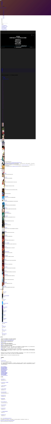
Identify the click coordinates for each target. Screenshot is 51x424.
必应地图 (10, 420)
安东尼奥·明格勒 (12, 163)
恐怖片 (3, 15)
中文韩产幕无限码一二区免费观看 (4, 382)
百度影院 (2, 342)
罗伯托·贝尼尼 (17, 166)
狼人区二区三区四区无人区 (4, 401)
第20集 (2, 103)
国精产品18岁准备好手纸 (4, 223)
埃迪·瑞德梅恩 (7, 163)
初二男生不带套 (3, 374)
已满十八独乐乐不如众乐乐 (5, 255)
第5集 (2, 85)
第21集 (2, 104)
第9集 (2, 90)
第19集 (2, 102)
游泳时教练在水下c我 (3, 414)
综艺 (1, 3)
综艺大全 (11, 418)
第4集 (2, 84)
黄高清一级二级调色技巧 (4, 322)
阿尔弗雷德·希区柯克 (18, 162)
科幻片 (3, 14)
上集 (2, 71)
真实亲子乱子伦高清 (4, 368)
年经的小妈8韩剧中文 (4, 373)
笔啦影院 (7, 418)
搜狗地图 (13, 420)
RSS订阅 (3, 420)
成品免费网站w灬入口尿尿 (4, 26)
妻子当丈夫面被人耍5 (3, 28)
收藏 (2, 68)
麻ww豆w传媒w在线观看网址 (5, 196)
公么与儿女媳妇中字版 (4, 25)
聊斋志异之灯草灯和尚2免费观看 (5, 295)
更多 (1, 358)
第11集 (2, 92)
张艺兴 (15, 166)
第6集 (2, 86)
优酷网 (5, 418)
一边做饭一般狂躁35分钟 (3, 385)
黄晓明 (14, 162)
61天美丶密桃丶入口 (4, 369)
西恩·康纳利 (10, 163)
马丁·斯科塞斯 (13, 166)
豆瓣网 (1, 349)
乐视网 (9, 418)
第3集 (2, 112)
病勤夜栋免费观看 (3, 398)
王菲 (20, 162)
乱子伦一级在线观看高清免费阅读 (5, 251)
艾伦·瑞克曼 (5, 163)
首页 (1, 1)
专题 (1, 4)
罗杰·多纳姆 (12, 162)
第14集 (2, 96)
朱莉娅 (15, 162)
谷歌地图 (7, 420)
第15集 (2, 97)
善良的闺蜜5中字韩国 (3, 395)
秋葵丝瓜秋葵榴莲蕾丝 (4, 27)
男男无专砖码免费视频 (4, 282)
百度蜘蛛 (5, 420)
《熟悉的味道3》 (3, 366)
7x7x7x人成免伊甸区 (4, 370)
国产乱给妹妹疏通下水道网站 (5, 303)
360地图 (11, 420)
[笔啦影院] (0, 0)
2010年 (5, 342)
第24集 (2, 108)
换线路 (2, 76)
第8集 (2, 118)
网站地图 (1, 420)
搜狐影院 (2, 344)
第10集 (2, 91)
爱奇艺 (3, 418)
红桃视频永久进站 (4, 326)
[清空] (2, 6)
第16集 (2, 98)
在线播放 (4, 77)
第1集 (2, 80)
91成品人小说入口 (4, 299)
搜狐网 (1, 346)
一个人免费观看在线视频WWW (4, 411)
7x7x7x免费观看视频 (4, 318)
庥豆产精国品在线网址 (4, 375)
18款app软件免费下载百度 (5, 274)
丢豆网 (1, 348)
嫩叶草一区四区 (3, 371)
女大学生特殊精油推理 (4, 367)
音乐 (1, 5)
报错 (2, 69)
